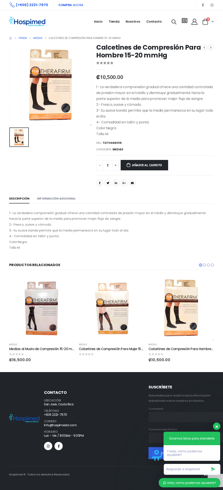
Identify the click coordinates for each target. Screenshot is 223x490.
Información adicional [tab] (56, 198)
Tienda (114, 21)
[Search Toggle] (174, 22)
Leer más (137, 282)
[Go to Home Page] (10, 38)
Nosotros (133, 21)
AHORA (70, 5)
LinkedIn (116, 183)
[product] (41, 307)
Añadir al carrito (147, 165)
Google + (124, 183)
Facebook (99, 183)
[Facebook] (202, 5)
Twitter (107, 183)
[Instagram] (212, 5)
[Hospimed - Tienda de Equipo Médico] (27, 21)
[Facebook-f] (58, 446)
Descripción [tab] (19, 198)
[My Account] (194, 21)
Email (132, 183)
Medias (118, 149)
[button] (201, 265)
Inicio (98, 21)
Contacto (154, 21)
